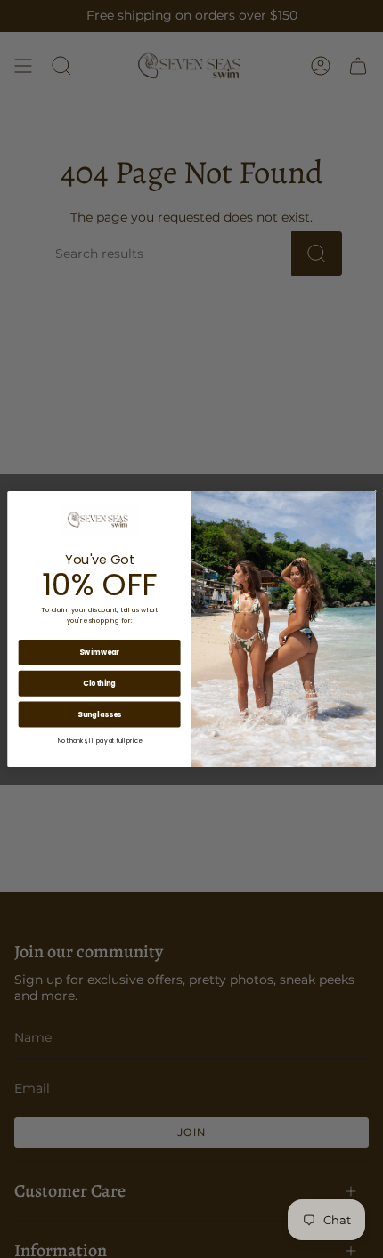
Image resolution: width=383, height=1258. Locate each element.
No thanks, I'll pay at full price (100, 741)
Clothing (99, 683)
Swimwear (99, 653)
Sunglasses (99, 714)
